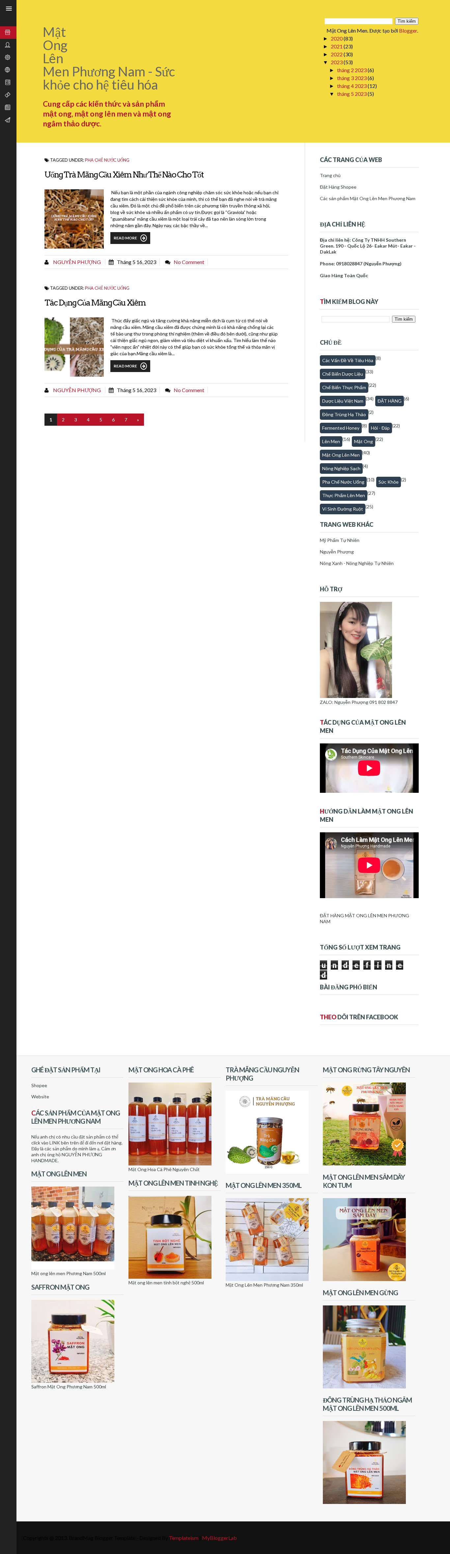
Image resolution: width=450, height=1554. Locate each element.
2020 (337, 38)
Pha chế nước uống (107, 160)
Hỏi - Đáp (380, 428)
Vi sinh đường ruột (342, 509)
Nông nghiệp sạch (341, 468)
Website (40, 1096)
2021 (337, 46)
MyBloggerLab (219, 1538)
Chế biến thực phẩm (344, 387)
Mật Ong (363, 441)
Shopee (39, 1085)
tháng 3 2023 (352, 78)
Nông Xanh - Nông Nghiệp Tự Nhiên (357, 563)
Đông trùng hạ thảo (344, 414)
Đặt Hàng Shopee (338, 187)
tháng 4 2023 (352, 86)
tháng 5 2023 (352, 94)
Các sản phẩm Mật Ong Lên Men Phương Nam (367, 198)
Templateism (183, 1538)
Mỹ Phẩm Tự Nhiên (339, 540)
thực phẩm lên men (343, 495)
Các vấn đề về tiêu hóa (347, 360)
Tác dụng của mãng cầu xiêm (95, 303)
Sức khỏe (389, 482)
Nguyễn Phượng (76, 262)
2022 (337, 54)
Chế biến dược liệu (342, 374)
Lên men (331, 441)
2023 (337, 62)
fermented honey (340, 428)
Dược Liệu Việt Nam (342, 401)
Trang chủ (330, 175)
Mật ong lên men (341, 455)
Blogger (408, 30)
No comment (189, 262)
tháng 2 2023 (352, 70)
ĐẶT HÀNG (390, 401)
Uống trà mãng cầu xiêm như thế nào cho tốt (123, 174)
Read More (125, 237)
